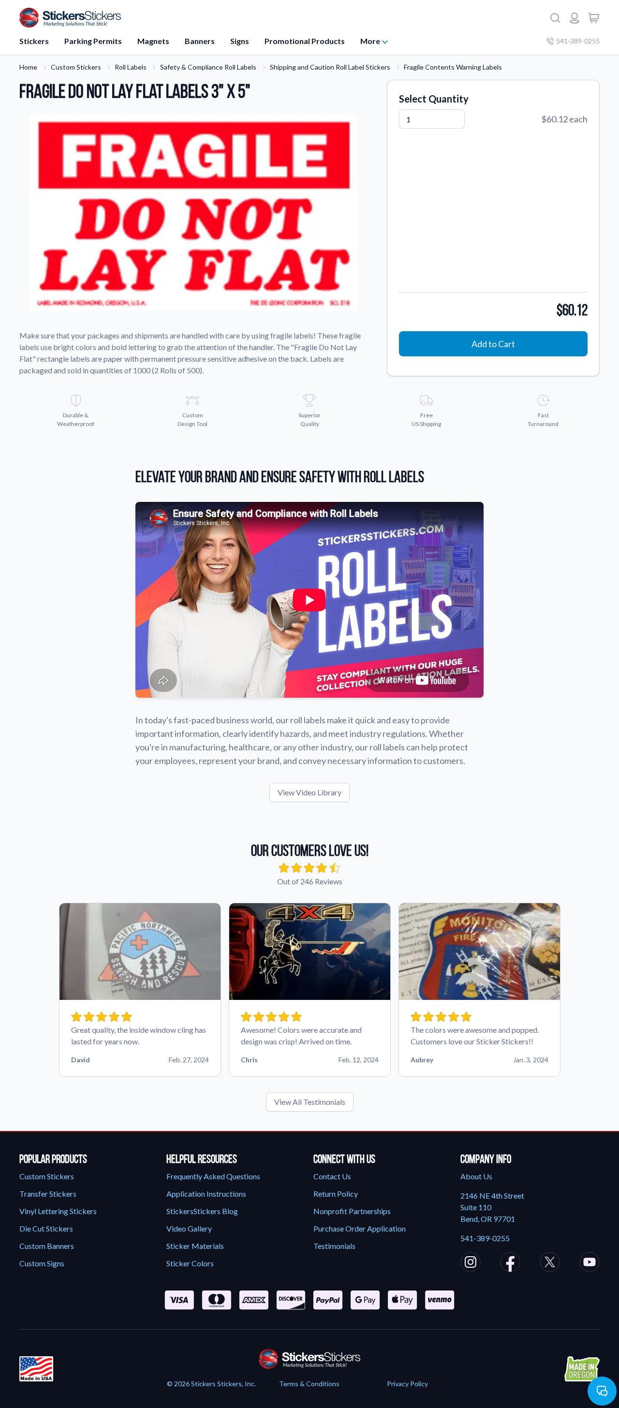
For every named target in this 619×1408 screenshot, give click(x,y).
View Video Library (309, 792)
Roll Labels (131, 67)
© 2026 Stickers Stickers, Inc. (211, 1383)
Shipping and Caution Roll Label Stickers (330, 67)
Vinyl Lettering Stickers (58, 1211)
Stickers (34, 40)
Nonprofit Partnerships (352, 1211)
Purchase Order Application (359, 1228)
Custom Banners (46, 1245)
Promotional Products (305, 40)
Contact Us (332, 1176)
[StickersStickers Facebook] (510, 1263)
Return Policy (335, 1193)
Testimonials (334, 1245)
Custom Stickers (76, 67)
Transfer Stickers (47, 1193)
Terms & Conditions (309, 1383)
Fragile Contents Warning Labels (453, 67)
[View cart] (594, 18)
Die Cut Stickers (46, 1228)
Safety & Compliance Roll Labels (208, 67)
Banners (200, 40)
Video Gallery (189, 1228)
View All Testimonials (309, 1101)
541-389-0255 (578, 41)
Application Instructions (206, 1193)
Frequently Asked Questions (213, 1176)
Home (28, 67)
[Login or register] (574, 18)
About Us (476, 1176)
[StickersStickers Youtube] (589, 1263)
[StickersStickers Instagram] (470, 1263)
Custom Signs (41, 1263)
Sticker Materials (195, 1245)
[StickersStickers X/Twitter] (550, 1263)
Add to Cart (493, 343)
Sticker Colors (190, 1263)
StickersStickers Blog (202, 1211)
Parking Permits (93, 40)
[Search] (555, 18)
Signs (239, 40)
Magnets (153, 40)
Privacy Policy (407, 1383)
